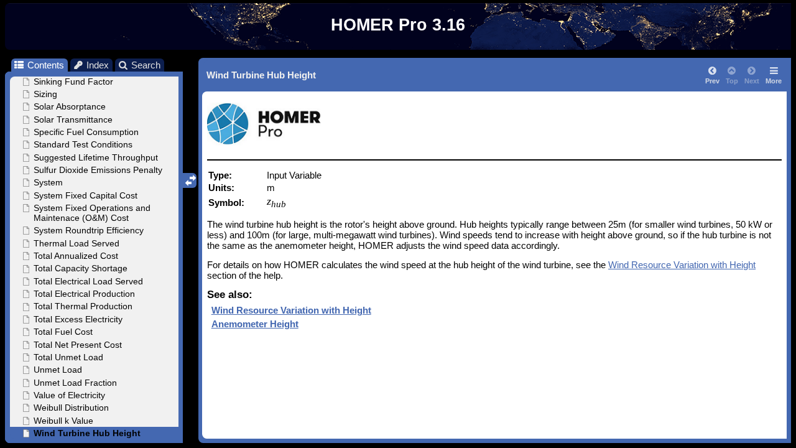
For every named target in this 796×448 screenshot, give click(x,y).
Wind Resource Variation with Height (682, 264)
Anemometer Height (254, 324)
